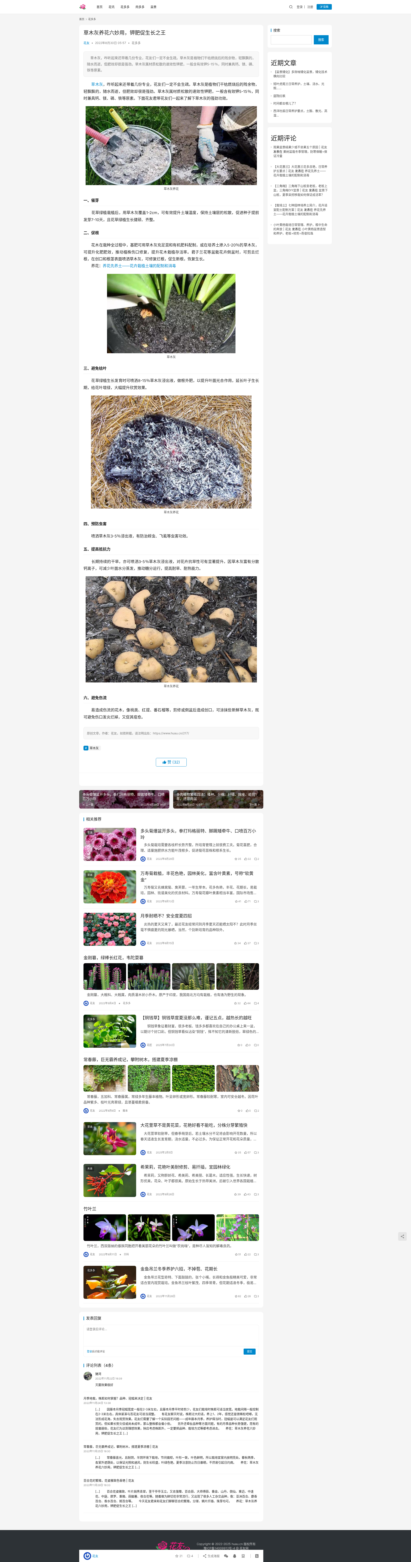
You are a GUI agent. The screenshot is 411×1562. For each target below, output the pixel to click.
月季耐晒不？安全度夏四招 (166, 916)
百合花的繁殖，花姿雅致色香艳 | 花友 (108, 1480)
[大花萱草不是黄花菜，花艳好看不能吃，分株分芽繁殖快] (109, 1138)
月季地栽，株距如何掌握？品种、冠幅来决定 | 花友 (117, 1398)
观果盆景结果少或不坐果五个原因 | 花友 (300, 147)
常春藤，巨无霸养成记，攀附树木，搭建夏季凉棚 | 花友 (120, 1446)
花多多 (125, 7)
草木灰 (97, 84)
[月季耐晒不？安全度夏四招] (109, 929)
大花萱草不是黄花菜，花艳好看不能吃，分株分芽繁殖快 (193, 1125)
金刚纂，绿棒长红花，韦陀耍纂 (113, 957)
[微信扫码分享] (226, 1556)
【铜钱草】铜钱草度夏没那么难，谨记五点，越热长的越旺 (196, 1017)
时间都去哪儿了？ (285, 103)
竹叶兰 (89, 1209)
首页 (100, 7)
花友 (86, 43)
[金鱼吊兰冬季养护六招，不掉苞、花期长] (109, 1282)
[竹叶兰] (171, 1227)
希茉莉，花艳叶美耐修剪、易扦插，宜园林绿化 (185, 1167)
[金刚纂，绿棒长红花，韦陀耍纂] (171, 976)
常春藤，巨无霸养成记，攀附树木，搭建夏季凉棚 (130, 1059)
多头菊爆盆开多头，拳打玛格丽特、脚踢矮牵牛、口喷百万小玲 (198, 834)
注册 (310, 7)
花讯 (112, 7)
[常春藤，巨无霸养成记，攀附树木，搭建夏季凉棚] (171, 1078)
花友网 (244, 1548)
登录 (300, 7)
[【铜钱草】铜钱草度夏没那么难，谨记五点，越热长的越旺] (109, 1031)
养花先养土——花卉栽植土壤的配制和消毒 (139, 266)
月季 (89, 917)
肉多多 (140, 7)
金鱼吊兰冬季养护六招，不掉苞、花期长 (178, 1269)
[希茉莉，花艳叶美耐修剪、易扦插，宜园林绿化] (109, 1180)
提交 (249, 1351)
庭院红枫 (279, 96)
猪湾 (98, 1374)
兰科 (126, 1254)
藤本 (125, 1110)
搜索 (276, 30)
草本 (89, 832)
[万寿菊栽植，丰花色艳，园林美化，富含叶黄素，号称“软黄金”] (109, 886)
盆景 (153, 7)
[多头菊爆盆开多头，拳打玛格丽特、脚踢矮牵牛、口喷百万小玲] (109, 844)
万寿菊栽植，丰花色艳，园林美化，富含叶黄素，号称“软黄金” (196, 876)
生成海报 (213, 1556)
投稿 (325, 6)
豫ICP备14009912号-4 (219, 1548)
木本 (89, 1168)
